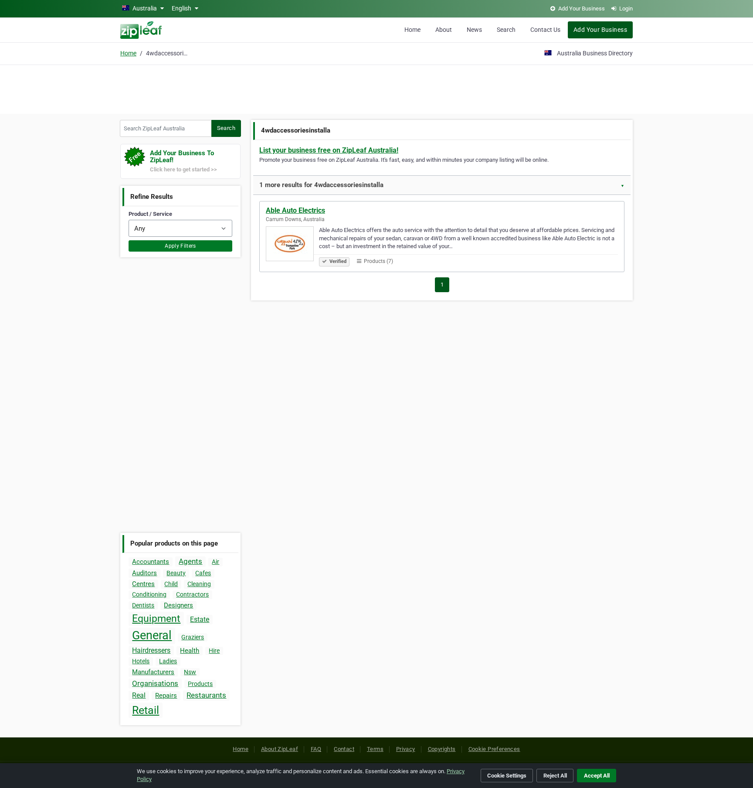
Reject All (555, 775)
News (474, 29)
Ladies (168, 661)
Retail (145, 710)
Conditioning (149, 594)
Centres (143, 584)
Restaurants (206, 695)
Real (139, 695)
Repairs (166, 695)
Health (189, 651)
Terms (375, 749)
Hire (214, 650)
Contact (344, 749)
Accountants (150, 562)
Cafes (203, 573)
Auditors (144, 573)
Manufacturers (153, 672)
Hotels (140, 661)
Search (506, 29)
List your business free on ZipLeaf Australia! (328, 150)
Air (215, 561)
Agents (190, 561)
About (443, 29)
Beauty (176, 573)
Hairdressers (151, 650)
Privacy (405, 749)
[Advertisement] (376, 88)
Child (171, 583)
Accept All (597, 775)
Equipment (156, 618)
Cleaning (199, 583)
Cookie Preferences (494, 749)
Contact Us (545, 29)
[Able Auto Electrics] (292, 245)
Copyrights (442, 749)
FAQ (316, 749)
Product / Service (150, 214)
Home (412, 29)
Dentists (143, 605)
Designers (178, 605)
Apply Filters (180, 246)
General (152, 635)
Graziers (192, 637)
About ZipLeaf (279, 749)
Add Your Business (600, 29)
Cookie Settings (506, 775)
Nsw (190, 672)
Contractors (192, 594)
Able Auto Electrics (295, 210)
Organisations (155, 683)
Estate (199, 619)
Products (200, 683)
